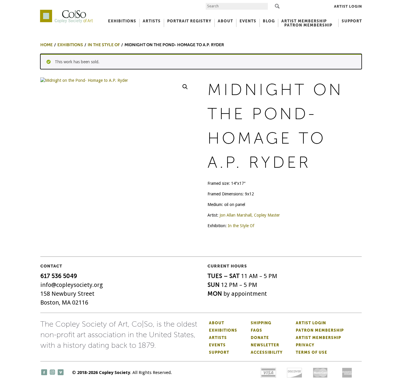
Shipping (261, 323)
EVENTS (248, 21)
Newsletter (265, 345)
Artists (218, 337)
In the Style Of (241, 225)
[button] (185, 87)
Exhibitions (223, 330)
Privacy (305, 345)
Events (217, 345)
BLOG (269, 21)
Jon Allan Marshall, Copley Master (250, 215)
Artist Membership (318, 337)
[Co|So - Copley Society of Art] (66, 11)
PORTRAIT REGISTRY (189, 21)
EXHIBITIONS (122, 21)
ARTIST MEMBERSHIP (304, 21)
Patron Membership (320, 330)
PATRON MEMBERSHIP (308, 25)
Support (352, 21)
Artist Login (348, 6)
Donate (260, 337)
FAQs (256, 330)
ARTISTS (152, 21)
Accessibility (267, 352)
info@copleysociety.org (71, 284)
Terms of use (311, 352)
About (216, 323)
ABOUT (225, 21)
